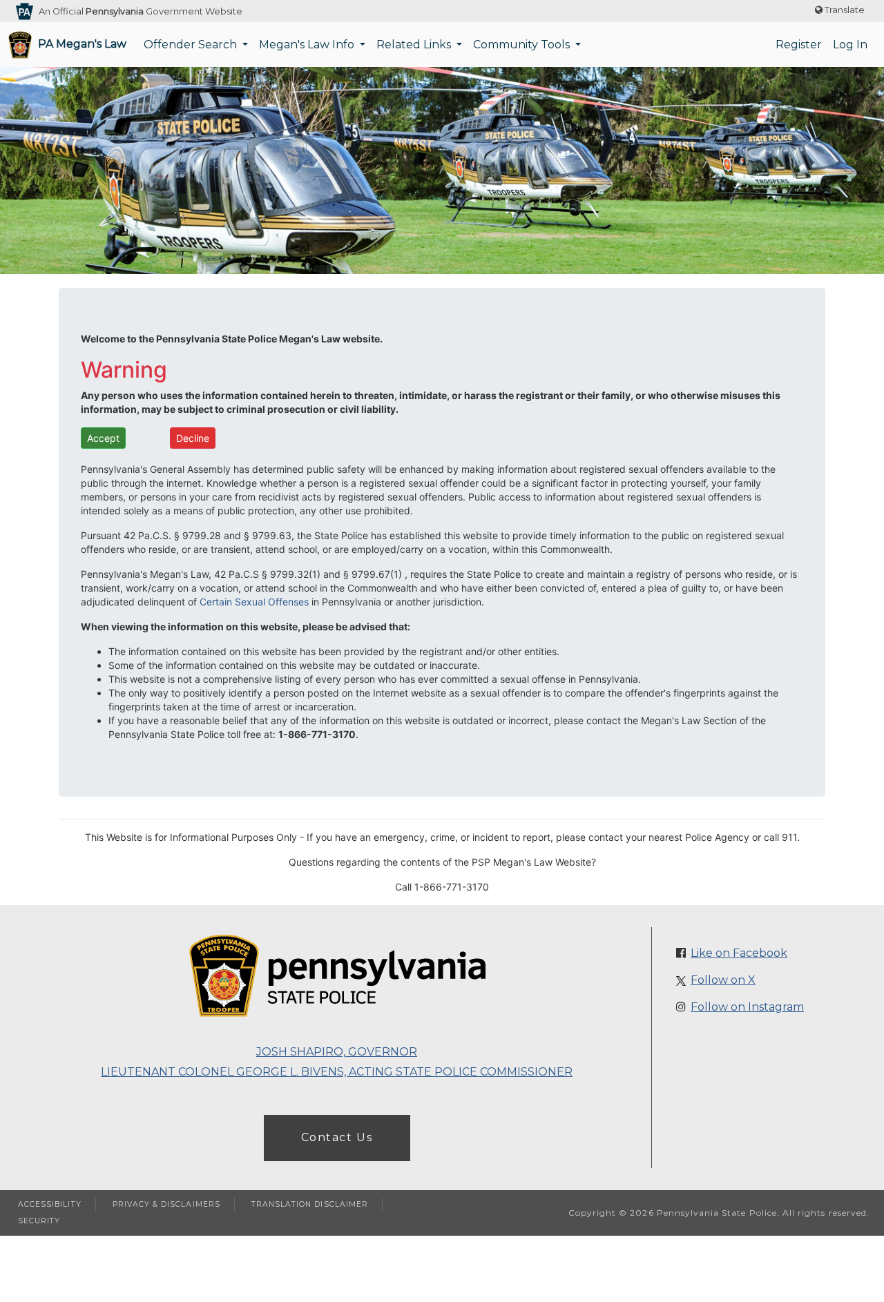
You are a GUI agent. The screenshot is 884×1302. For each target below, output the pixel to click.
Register (799, 44)
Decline (192, 438)
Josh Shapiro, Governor (336, 1051)
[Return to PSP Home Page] (337, 977)
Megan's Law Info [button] (308, 44)
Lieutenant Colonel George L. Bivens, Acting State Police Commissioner (337, 1071)
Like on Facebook (739, 953)
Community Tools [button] (523, 44)
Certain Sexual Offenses (254, 602)
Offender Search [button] (192, 44)
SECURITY (39, 1220)
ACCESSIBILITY (49, 1204)
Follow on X (723, 980)
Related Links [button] (415, 44)
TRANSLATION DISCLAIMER (309, 1204)
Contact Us (337, 1137)
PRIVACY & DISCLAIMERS (166, 1204)
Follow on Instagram (747, 1006)
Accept (103, 438)
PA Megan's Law (82, 43)
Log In (850, 44)
